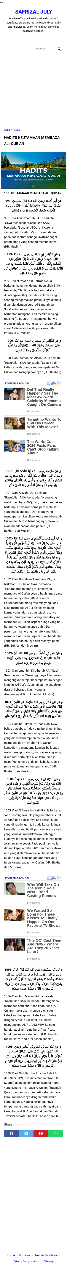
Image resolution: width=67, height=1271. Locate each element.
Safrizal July (33, 12)
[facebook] (20, 39)
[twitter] (29, 39)
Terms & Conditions (46, 1255)
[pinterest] (41, 1133)
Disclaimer (25, 1255)
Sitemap (49, 1261)
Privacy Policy (22, 1261)
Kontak (11, 1255)
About (36, 1261)
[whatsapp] (55, 1133)
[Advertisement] (33, 90)
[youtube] (38, 39)
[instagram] (47, 39)
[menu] (6, 49)
